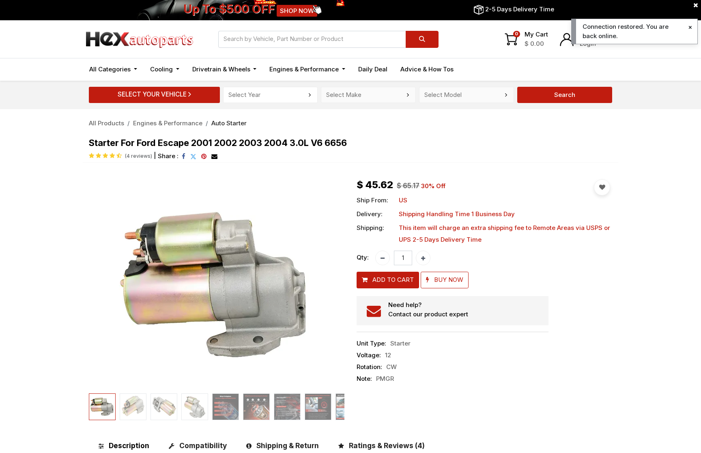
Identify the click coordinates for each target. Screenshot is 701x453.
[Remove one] (382, 258)
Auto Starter (229, 123)
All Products (106, 123)
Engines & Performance (167, 123)
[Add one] (423, 258)
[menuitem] (373, 69)
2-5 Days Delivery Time (519, 9)
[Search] (422, 39)
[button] (108, 285)
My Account (597, 34)
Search (564, 95)
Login (588, 43)
